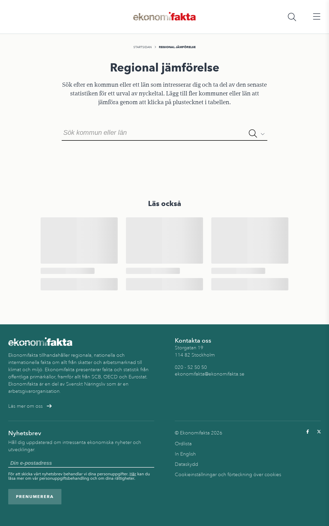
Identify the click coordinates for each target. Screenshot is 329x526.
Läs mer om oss (25, 406)
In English (185, 454)
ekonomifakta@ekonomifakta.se (209, 374)
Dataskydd (186, 464)
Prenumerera (35, 496)
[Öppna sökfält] (292, 17)
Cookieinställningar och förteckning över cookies (228, 474)
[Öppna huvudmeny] (317, 17)
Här (133, 473)
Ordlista (183, 444)
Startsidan (142, 47)
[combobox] (164, 132)
